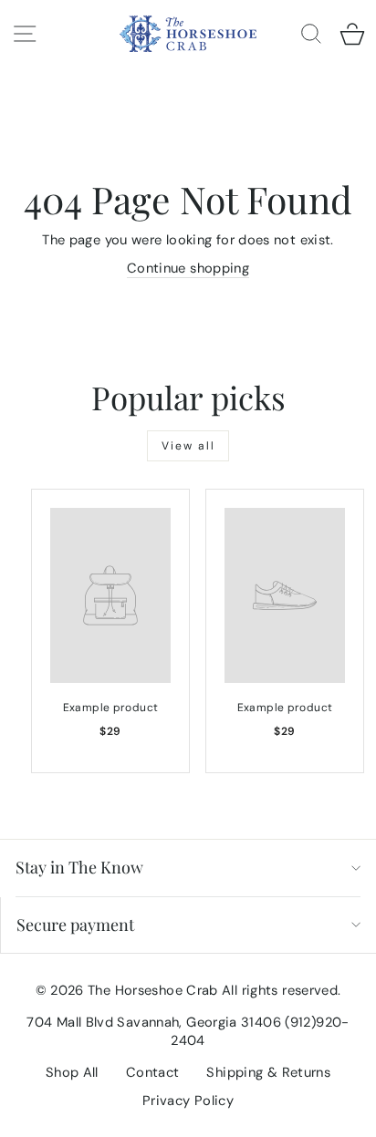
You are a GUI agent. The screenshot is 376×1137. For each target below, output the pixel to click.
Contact (153, 1072)
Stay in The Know (79, 867)
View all (188, 446)
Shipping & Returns (268, 1072)
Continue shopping (188, 268)
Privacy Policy (188, 1100)
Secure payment (75, 924)
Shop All (72, 1072)
